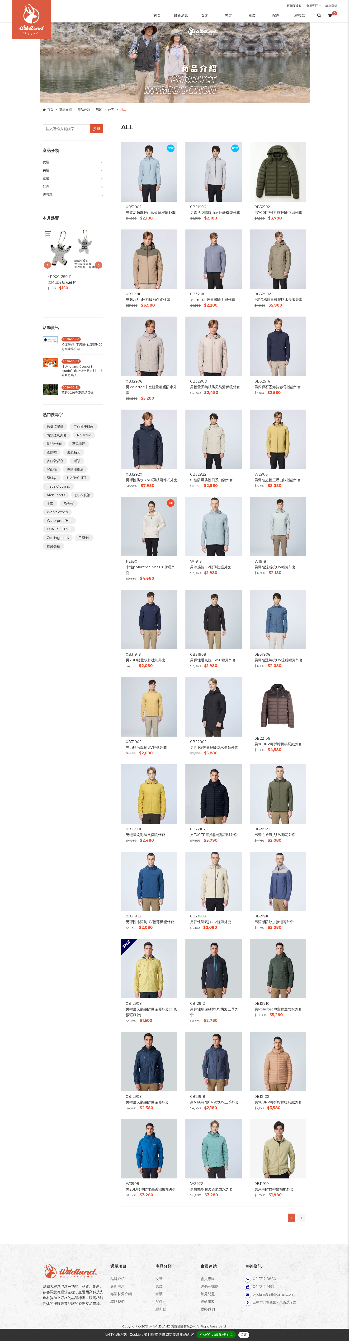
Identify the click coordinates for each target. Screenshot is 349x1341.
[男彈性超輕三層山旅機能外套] (278, 439)
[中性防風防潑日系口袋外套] (213, 439)
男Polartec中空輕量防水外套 (278, 1009)
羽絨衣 (52, 478)
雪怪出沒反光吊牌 (61, 282)
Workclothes (57, 512)
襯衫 (77, 461)
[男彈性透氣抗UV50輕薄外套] (213, 619)
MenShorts (56, 495)
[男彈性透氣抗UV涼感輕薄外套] (278, 619)
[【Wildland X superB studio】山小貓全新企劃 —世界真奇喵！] (50, 369)
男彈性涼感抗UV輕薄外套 (275, 567)
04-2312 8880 (264, 1279)
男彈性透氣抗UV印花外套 (275, 834)
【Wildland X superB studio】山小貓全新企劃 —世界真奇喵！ (82, 370)
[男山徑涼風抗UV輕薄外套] (149, 706)
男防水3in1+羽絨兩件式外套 (148, 299)
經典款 (161, 1309)
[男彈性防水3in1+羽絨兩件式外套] (149, 439)
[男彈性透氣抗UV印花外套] (278, 793)
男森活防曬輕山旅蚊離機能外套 (151, 212)
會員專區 (312, 5)
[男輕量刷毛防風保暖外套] (149, 793)
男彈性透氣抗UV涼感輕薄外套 (279, 660)
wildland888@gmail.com (273, 1294)
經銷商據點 (294, 5)
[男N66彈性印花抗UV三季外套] (213, 1061)
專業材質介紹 (121, 1294)
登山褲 (52, 469)
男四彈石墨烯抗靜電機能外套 (278, 387)
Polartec (84, 435)
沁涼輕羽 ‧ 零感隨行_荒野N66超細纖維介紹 (81, 346)
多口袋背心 (55, 461)
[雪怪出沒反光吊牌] (73, 249)
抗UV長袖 (82, 495)
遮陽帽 (52, 452)
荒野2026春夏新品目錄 (77, 392)
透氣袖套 (73, 452)
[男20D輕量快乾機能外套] (149, 619)
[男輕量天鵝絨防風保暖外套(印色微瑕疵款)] (149, 968)
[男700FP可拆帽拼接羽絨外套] (278, 705)
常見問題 (208, 1294)
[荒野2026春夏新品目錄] (50, 390)
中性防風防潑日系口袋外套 (211, 480)
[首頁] (31, 19)
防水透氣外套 (57, 435)
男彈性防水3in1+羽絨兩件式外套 (151, 480)
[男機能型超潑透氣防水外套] (213, 1148)
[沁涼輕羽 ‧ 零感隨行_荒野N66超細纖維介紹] (50, 344)
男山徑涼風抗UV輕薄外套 (146, 747)
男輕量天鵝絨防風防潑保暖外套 (215, 387)
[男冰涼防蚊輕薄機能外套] (278, 1148)
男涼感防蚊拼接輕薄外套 (274, 922)
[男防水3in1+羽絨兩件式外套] (149, 259)
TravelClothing (58, 486)
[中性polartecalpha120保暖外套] (149, 526)
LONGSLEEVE (59, 529)
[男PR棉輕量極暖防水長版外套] (278, 259)
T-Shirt (84, 538)
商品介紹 (65, 109)
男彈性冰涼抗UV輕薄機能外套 (150, 922)
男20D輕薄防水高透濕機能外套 (151, 1189)
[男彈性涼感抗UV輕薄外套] (278, 526)
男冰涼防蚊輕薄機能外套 (274, 1189)
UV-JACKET (76, 478)
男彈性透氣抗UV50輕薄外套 (213, 660)
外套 (111, 109)
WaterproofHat (59, 521)
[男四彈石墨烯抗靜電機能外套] (278, 346)
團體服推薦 (75, 469)
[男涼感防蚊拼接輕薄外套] (278, 881)
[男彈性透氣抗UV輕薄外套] (213, 881)
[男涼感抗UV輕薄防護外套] (213, 526)
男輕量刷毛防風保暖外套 (145, 834)
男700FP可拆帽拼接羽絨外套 (278, 744)
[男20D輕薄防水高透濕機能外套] (149, 1148)
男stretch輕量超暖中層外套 (212, 299)
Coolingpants (58, 538)
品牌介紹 (117, 1278)
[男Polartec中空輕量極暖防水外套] (149, 346)
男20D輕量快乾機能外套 (145, 660)
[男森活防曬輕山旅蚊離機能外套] (149, 171)
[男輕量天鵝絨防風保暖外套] (149, 1061)
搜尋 (96, 128)
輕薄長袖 (53, 546)
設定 (244, 1334)
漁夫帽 (69, 503)
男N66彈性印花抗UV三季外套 (214, 1102)
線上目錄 (331, 5)
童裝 (159, 1294)
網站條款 (208, 1301)
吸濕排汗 (78, 444)
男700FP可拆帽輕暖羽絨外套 (278, 212)
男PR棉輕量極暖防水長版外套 (278, 299)
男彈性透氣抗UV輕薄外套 (210, 922)
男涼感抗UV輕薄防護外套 (210, 567)
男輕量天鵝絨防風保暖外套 (147, 1102)
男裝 (99, 109)
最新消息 (117, 1286)
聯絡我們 (117, 1301)
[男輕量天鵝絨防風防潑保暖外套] (213, 346)
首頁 (50, 109)
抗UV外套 (54, 444)
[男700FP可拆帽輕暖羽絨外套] (278, 171)
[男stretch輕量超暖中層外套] (213, 259)
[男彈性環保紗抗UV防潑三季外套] (213, 968)
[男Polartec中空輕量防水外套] (278, 968)
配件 (159, 1301)
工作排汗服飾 (84, 427)
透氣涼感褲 (55, 427)
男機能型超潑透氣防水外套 (211, 1189)
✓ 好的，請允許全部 (216, 1334)
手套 (50, 503)
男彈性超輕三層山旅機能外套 (278, 480)
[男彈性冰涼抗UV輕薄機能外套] (149, 881)
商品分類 (84, 109)
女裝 (159, 1278)
